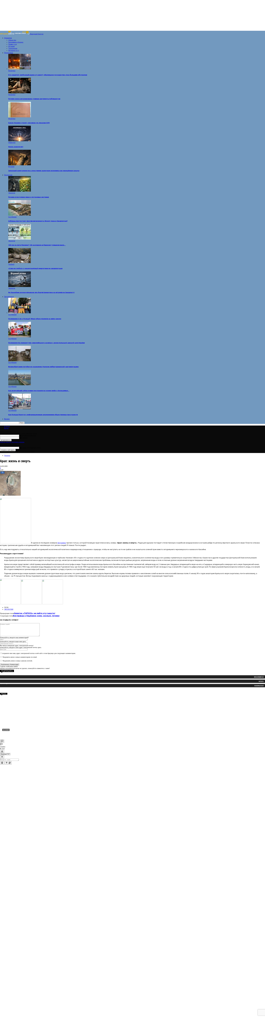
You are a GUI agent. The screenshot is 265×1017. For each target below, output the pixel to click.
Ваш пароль (23, 438)
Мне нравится (259, 677)
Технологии (12, 48)
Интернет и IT (13, 50)
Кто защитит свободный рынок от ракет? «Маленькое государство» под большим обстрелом (47, 75)
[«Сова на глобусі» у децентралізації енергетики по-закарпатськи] (19, 262)
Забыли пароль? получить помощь (12, 442)
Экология (8, 175)
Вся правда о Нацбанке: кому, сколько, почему (36, 615)
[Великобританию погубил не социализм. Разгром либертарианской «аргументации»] (19, 361)
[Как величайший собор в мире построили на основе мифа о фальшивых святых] (19, 385)
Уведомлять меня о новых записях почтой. (17, 661)
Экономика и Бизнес (15, 42)
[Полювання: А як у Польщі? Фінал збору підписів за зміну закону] (19, 313)
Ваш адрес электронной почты (30, 448)
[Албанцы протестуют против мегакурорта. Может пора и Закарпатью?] (19, 215)
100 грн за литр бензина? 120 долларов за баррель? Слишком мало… (37, 245)
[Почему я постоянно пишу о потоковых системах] (19, 191)
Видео (7, 419)
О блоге (7, 426)
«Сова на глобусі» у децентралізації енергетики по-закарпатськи (35, 268)
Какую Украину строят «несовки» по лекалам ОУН (29, 123)
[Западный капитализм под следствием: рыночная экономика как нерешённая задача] (19, 165)
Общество (12, 40)
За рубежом (12, 217)
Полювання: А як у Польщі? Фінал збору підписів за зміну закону (34, 319)
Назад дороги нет (15, 147)
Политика (8, 52)
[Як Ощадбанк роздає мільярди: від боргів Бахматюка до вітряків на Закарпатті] (19, 286)
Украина (8, 38)
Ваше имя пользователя (27, 436)
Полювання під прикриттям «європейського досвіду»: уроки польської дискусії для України (46, 343)
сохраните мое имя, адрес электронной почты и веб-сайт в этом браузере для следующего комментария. (39, 653)
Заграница (9, 296)
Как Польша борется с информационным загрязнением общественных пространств (43, 415)
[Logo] (7, 34)
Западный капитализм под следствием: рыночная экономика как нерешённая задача (43, 171)
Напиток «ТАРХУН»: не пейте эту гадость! (34, 613)
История (11, 46)
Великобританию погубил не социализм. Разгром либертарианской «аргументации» (43, 367)
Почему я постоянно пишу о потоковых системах (28, 197)
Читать (261, 681)
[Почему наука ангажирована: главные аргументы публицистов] (19, 93)
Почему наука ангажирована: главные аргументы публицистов (34, 99)
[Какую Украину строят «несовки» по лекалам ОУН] (19, 117)
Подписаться (259, 685)
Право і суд (12, 44)
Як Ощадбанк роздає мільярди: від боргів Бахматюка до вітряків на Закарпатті (41, 292)
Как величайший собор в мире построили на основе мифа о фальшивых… (38, 391)
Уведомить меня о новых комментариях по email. (19, 657)
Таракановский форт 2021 (15, 733)
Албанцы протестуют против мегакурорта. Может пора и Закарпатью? (38, 221)
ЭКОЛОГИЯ (8, 609)
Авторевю (61, 543)
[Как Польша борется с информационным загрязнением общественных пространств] (19, 408)
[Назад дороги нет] (19, 141)
